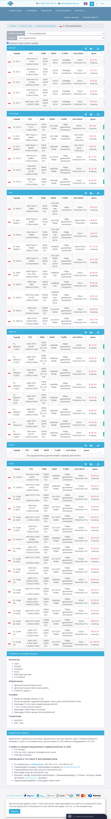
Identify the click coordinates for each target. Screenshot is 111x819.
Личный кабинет (90, 17)
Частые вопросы (63, 10)
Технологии (46, 10)
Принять (15, 811)
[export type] (98, 49)
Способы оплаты (14, 795)
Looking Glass (37, 764)
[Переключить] (85, 49)
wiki (102, 3)
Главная (12, 26)
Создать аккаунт (71, 17)
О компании (31, 10)
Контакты (79, 10)
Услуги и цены (15, 10)
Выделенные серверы (46, 26)
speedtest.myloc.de (71, 767)
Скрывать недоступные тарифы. (24, 43)
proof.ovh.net (31, 777)
